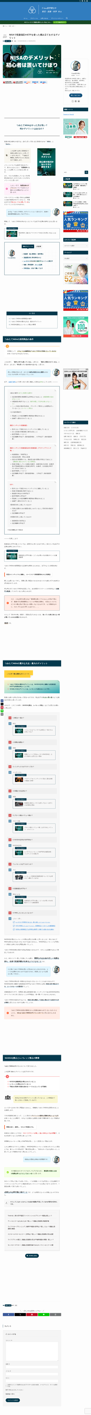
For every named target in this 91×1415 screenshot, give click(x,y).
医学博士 (80, 445)
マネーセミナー (69, 433)
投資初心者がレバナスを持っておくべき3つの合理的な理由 (38, 804)
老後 (76, 436)
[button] (8, 1314)
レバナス (74, 427)
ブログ (83, 436)
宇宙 (73, 445)
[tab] (28, 246)
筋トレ (76, 448)
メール (8, 1371)
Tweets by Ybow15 (68, 114)
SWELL (76, 439)
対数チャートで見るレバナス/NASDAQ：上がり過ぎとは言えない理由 (38, 755)
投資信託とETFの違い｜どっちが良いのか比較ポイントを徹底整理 (38, 556)
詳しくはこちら (75, 95)
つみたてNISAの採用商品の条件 (21, 318)
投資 (15, 41)
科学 (66, 445)
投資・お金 (7, 41)
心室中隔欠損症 (76, 442)
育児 (83, 439)
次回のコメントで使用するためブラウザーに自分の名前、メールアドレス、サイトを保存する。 (32, 1385)
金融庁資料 (12, 382)
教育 (66, 442)
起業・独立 (68, 436)
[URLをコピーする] (55, 1314)
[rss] (85, 1)
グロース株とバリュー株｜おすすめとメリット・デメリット (38, 828)
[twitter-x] (80, 1)
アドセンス (68, 439)
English (83, 448)
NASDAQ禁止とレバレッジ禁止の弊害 (23, 324)
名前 (8, 1364)
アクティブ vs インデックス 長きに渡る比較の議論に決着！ (38, 779)
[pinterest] (82, 1)
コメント (9, 1340)
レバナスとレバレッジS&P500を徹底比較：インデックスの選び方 (38, 853)
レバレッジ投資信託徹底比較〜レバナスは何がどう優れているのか (38, 877)
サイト (7, 1378)
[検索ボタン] (67, 18)
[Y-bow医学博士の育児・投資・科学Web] (45, 9)
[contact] (87, 1)
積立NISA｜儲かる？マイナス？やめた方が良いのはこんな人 (37, 234)
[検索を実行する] (86, 172)
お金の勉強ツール (81, 430)
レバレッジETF (69, 430)
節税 (78, 433)
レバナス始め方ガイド (60, 22)
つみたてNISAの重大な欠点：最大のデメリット (26, 321)
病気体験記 (68, 448)
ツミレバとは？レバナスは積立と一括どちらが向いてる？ (38, 731)
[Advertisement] (32, 99)
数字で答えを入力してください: (14, 1390)
